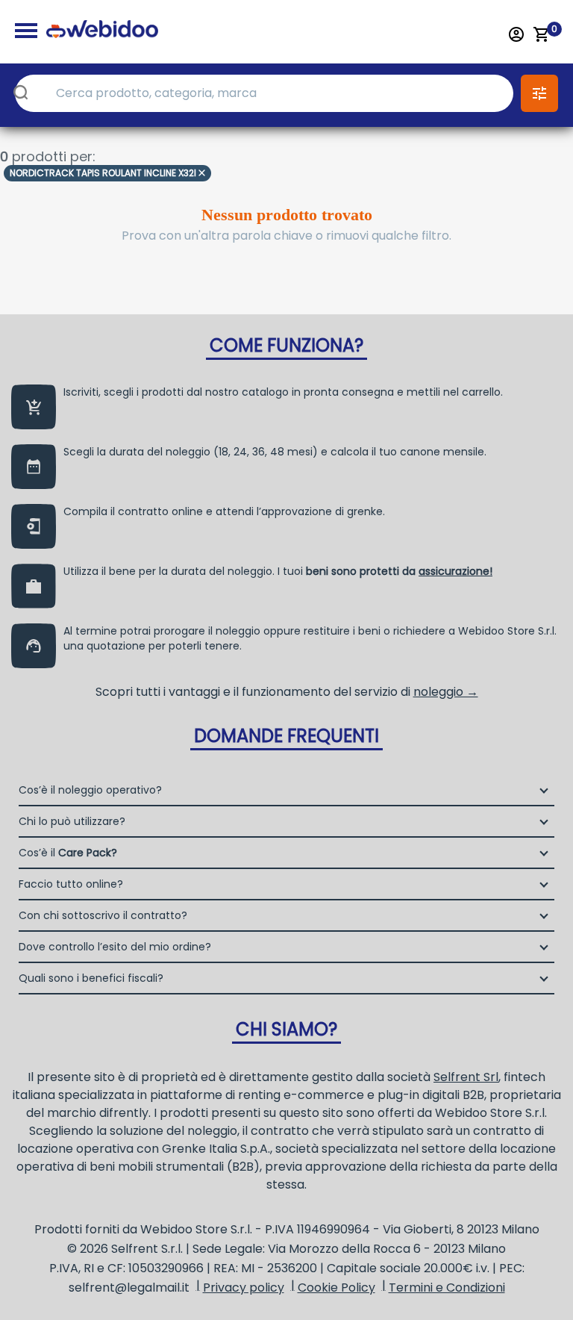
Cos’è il (68, 852)
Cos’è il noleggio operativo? (90, 789)
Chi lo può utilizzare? (72, 821)
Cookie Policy (336, 1287)
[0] (542, 34)
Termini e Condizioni (447, 1287)
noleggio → (445, 691)
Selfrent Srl (465, 1077)
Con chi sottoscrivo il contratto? (103, 915)
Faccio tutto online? (71, 884)
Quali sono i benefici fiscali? (91, 978)
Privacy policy (243, 1287)
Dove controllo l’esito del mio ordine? (115, 946)
